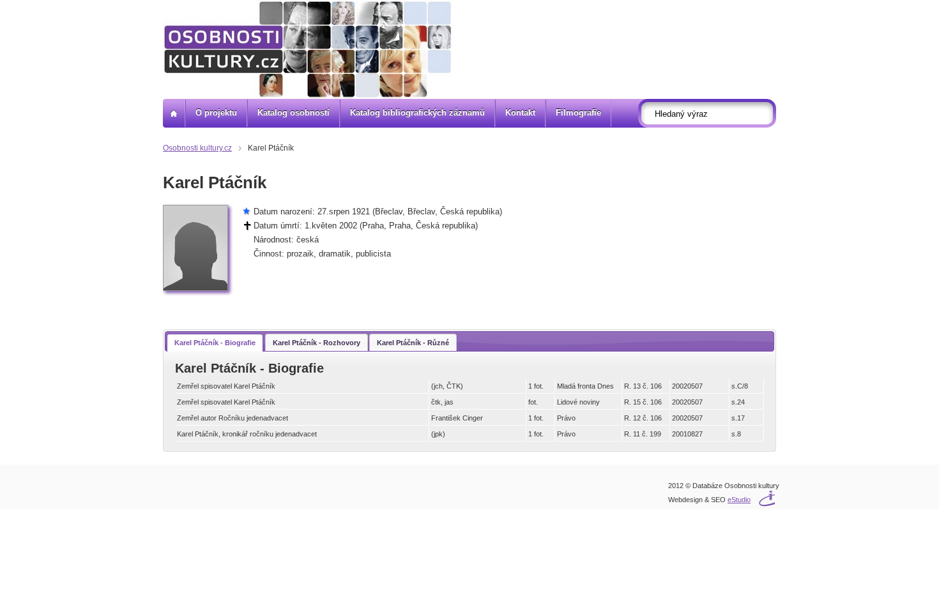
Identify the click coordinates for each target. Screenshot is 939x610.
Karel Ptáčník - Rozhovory (316, 342)
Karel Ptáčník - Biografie (215, 342)
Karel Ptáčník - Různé (413, 342)
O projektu (216, 112)
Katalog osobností (293, 112)
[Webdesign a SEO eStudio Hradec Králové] (747, 492)
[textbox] (710, 113)
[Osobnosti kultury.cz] (174, 113)
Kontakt (520, 112)
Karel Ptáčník (271, 148)
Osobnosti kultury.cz (197, 148)
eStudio (739, 499)
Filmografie (578, 112)
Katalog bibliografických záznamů (417, 112)
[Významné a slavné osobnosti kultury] (308, 49)
